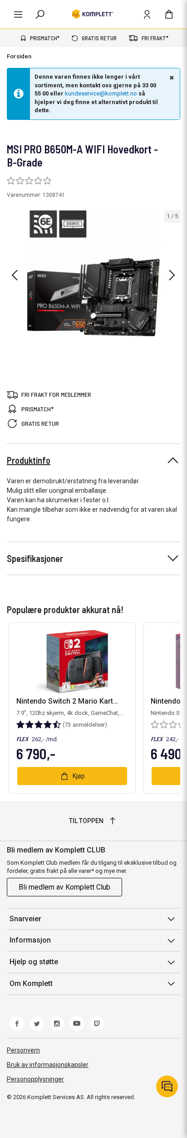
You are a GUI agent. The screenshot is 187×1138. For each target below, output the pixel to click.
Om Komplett (31, 983)
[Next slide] (172, 275)
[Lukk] (171, 77)
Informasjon (30, 940)
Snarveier (25, 918)
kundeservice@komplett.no (101, 93)
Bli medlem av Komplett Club (64, 887)
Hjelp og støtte (34, 961)
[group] (93, 273)
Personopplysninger (35, 1079)
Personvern (23, 1050)
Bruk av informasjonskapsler (48, 1064)
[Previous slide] (14, 275)
